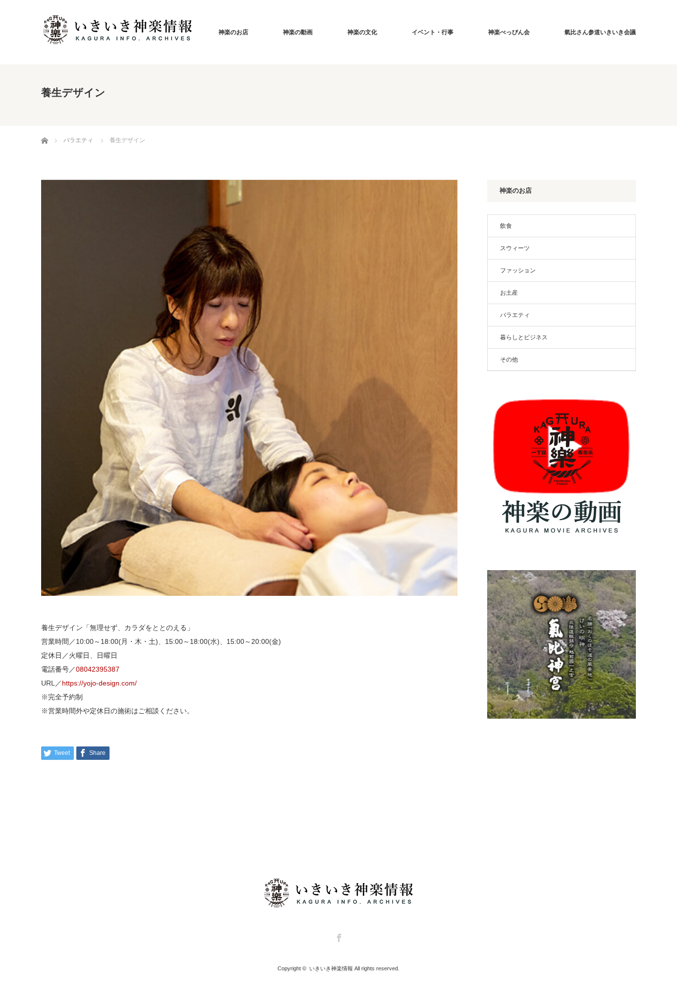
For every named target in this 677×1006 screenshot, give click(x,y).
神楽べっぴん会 (509, 32)
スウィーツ (515, 248)
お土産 (509, 292)
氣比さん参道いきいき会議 (600, 32)
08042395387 (97, 669)
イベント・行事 (432, 32)
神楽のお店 (233, 32)
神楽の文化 (362, 32)
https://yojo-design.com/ (99, 683)
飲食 (506, 225)
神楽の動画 (298, 32)
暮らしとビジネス (524, 337)
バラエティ (515, 315)
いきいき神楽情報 (331, 968)
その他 (509, 359)
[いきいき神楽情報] (117, 29)
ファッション (518, 270)
